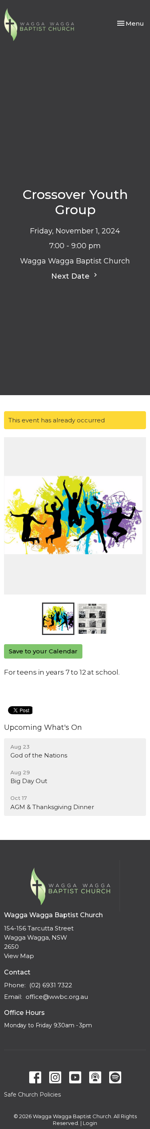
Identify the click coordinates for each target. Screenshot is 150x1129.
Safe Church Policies (32, 1094)
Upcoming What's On (43, 727)
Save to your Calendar (43, 651)
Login (90, 1123)
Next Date (71, 276)
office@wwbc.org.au (57, 996)
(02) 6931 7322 (50, 985)
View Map (19, 956)
